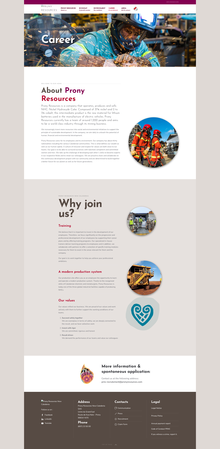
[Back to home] (49, 9)
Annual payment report (160, 423)
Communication (124, 408)
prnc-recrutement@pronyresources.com (122, 381)
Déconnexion (172, 2)
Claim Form (122, 424)
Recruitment (122, 419)
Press (119, 413)
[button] (68, 9)
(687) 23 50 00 (84, 426)
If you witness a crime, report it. (164, 434)
